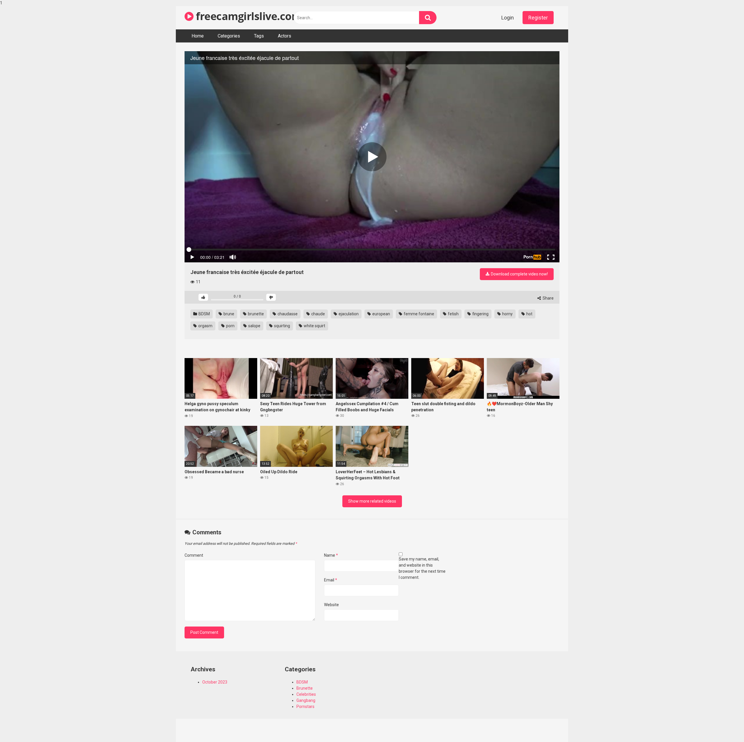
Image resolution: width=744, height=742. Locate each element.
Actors (284, 36)
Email (330, 580)
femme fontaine (418, 314)
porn (230, 325)
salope (253, 325)
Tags (259, 36)
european (380, 314)
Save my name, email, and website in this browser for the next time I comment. (422, 568)
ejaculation (348, 314)
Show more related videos (372, 501)
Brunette (304, 688)
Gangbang (305, 700)
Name (331, 555)
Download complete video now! (519, 274)
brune (228, 314)
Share (548, 298)
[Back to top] (724, 725)
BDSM (204, 314)
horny (507, 314)
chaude (317, 314)
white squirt (314, 325)
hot (528, 314)
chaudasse (287, 314)
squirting (281, 325)
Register (538, 18)
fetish (453, 314)
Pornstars (305, 706)
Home (198, 36)
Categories (229, 36)
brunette (255, 314)
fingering (480, 314)
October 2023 (214, 682)
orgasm (204, 325)
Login (507, 18)
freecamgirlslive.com (247, 16)
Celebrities (306, 694)
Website (331, 604)
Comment (194, 555)
